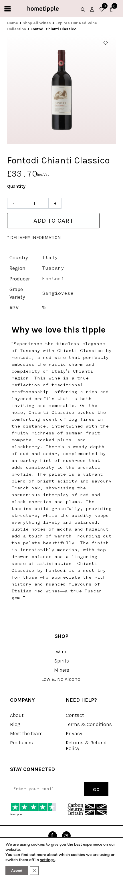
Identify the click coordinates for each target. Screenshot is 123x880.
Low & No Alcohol (61, 679)
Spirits (61, 661)
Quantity (16, 186)
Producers (21, 742)
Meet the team (26, 733)
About (16, 715)
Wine (62, 651)
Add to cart (53, 220)
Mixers (61, 670)
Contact (75, 715)
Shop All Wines (37, 23)
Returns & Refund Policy (86, 745)
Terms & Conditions (89, 724)
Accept (16, 870)
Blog (15, 724)
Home (12, 23)
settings (47, 860)
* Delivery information (34, 237)
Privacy (74, 733)
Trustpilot (16, 814)
